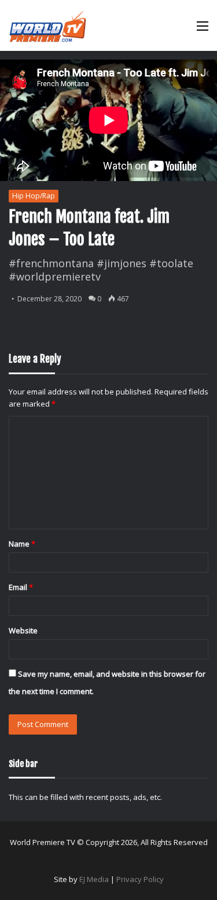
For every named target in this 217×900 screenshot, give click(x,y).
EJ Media (94, 879)
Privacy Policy (140, 879)
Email (21, 587)
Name (22, 543)
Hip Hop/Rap (33, 196)
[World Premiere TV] (48, 25)
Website (23, 630)
